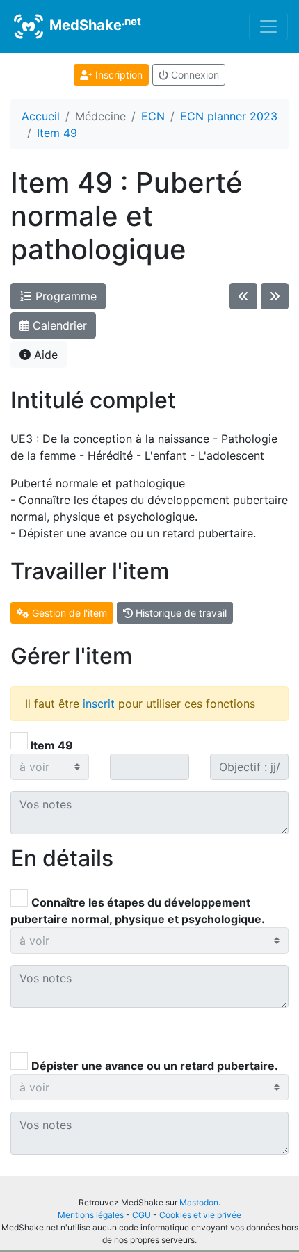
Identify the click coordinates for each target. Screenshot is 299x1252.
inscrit (99, 703)
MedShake (93, 24)
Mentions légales (91, 1215)
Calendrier (58, 325)
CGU (141, 1215)
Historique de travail (180, 613)
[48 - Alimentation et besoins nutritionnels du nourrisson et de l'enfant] (243, 296)
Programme (64, 296)
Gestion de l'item (68, 613)
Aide (44, 354)
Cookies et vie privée (200, 1215)
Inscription (117, 75)
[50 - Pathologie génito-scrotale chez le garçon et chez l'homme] (275, 296)
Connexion (193, 75)
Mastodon (198, 1202)
